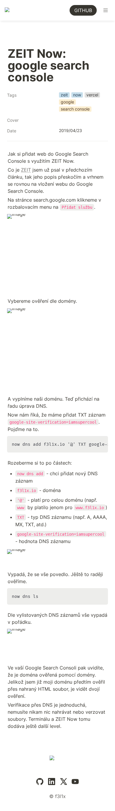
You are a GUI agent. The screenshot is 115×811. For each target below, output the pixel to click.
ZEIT (26, 170)
